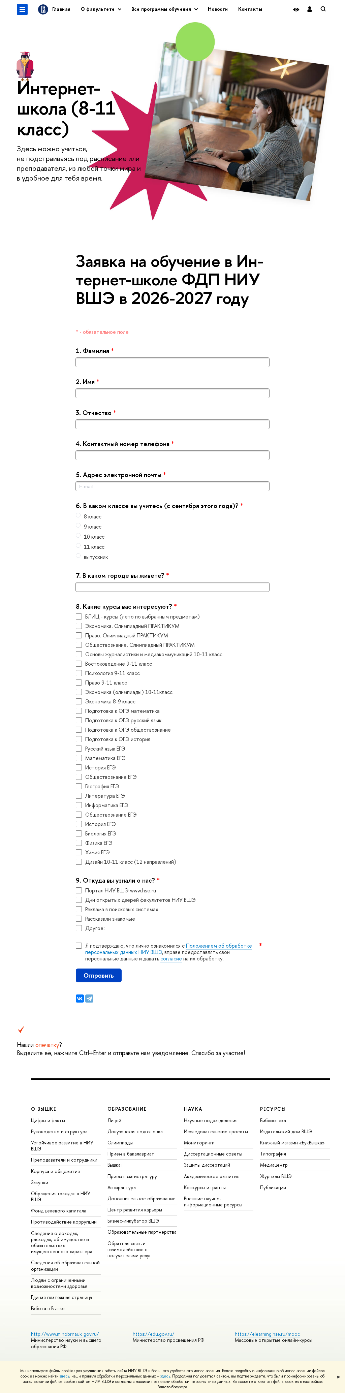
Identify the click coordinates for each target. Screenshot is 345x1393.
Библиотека (273, 1120)
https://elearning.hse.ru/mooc (267, 1334)
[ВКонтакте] (80, 998)
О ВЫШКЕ (44, 1109)
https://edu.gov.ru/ (154, 1334)
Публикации (273, 1187)
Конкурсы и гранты (205, 1187)
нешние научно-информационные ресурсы (213, 1201)
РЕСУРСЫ (273, 1109)
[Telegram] (89, 998)
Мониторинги (199, 1142)
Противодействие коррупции (64, 1221)
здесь (64, 1376)
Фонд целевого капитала (58, 1210)
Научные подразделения (211, 1120)
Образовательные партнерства (142, 1232)
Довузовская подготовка (135, 1131)
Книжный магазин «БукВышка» (292, 1142)
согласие (171, 958)
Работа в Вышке (48, 1308)
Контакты (250, 9)
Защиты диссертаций (207, 1165)
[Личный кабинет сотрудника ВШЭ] (310, 9)
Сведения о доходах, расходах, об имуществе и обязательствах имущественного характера (61, 1242)
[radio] (172, 516)
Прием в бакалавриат (130, 1153)
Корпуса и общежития (55, 1171)
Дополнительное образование (141, 1198)
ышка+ (115, 1165)
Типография (273, 1153)
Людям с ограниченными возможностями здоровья (59, 1283)
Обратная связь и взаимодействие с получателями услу (129, 1249)
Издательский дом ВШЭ (286, 1131)
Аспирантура (121, 1187)
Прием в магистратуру (132, 1176)
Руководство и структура (59, 1131)
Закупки (39, 1182)
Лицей (114, 1120)
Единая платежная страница (61, 1297)
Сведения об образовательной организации (65, 1265)
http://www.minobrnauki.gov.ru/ (65, 1334)
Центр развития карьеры (134, 1209)
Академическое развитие (212, 1176)
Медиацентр (274, 1165)
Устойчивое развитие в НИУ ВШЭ (62, 1145)
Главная (61, 9)
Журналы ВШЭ (276, 1176)
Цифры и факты (48, 1120)
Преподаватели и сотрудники (64, 1160)
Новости (218, 9)
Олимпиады (120, 1142)
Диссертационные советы (213, 1153)
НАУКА (193, 1109)
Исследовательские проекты (216, 1131)
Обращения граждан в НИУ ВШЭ (60, 1196)
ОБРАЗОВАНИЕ (127, 1109)
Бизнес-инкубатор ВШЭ (133, 1220)
